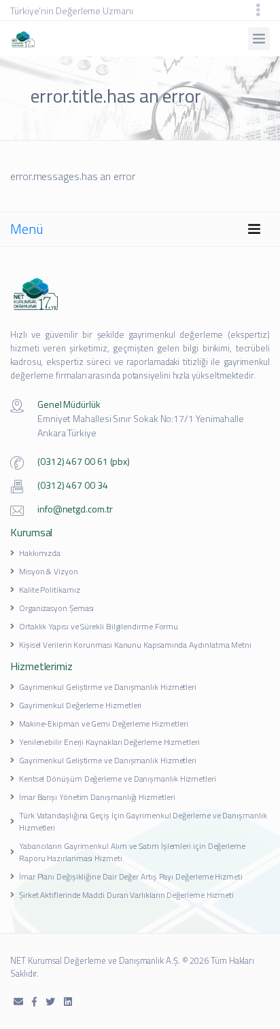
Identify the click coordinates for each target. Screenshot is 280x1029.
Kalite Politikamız (49, 589)
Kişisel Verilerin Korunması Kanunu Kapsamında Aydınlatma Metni (135, 644)
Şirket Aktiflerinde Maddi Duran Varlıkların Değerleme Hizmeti (126, 894)
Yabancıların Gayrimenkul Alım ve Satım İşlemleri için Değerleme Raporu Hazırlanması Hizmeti (132, 852)
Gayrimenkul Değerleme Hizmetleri (80, 705)
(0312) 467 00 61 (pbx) (83, 461)
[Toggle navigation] (258, 10)
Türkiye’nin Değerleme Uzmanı (71, 10)
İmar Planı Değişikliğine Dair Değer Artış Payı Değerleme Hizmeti (131, 876)
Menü (26, 228)
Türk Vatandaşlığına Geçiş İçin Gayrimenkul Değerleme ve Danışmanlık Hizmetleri (143, 821)
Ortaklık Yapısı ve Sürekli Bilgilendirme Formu (98, 626)
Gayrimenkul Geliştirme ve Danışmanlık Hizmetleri (107, 686)
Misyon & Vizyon (48, 571)
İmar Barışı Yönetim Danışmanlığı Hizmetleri (97, 796)
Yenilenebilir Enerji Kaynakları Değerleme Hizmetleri (109, 741)
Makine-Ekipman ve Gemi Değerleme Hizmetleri (103, 723)
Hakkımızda (39, 552)
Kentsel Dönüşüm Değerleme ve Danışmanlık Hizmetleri (117, 778)
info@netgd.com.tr (75, 509)
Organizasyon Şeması (56, 607)
